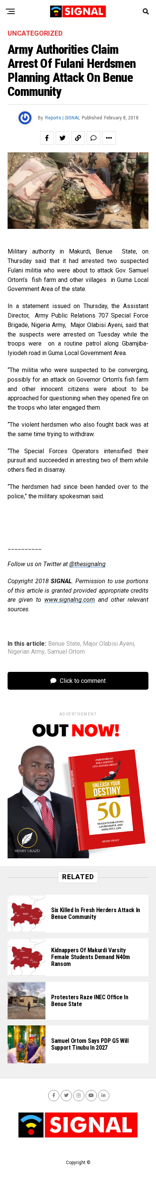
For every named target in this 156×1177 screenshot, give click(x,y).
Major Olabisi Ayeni (108, 644)
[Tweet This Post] (62, 138)
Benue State (64, 644)
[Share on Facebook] (47, 138)
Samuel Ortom (66, 652)
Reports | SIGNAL (62, 118)
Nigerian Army (26, 652)
